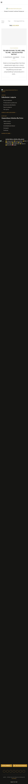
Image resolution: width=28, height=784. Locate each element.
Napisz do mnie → (6, 133)
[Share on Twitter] (14, 77)
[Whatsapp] (18, 14)
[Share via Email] (17, 77)
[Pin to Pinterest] (15, 77)
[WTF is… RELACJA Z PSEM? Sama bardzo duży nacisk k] (10, 293)
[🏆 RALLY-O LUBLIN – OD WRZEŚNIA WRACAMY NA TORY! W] (10, 614)
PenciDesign (14, 778)
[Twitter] (9, 14)
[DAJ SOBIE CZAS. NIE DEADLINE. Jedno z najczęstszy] (17, 301)
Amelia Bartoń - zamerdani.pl (12, 57)
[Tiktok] (20, 14)
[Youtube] (14, 771)
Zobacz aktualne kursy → (9, 112)
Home (3, 21)
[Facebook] (7, 14)
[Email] (16, 14)
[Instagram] (10, 771)
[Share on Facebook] (12, 77)
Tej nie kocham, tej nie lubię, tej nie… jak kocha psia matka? (14, 52)
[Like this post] (10, 77)
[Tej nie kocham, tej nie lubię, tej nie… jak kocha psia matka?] (14, 37)
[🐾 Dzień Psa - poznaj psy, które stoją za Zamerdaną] (3, 306)
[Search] (26, 2)
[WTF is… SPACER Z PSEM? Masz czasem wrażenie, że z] (3, 596)
